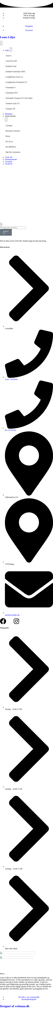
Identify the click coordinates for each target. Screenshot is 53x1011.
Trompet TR (10, 109)
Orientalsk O (11, 87)
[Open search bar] (1, 225)
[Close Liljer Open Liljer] (11, 49)
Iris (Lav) (9, 141)
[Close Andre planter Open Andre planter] (6, 119)
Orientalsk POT (12, 93)
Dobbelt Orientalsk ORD (15, 72)
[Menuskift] (1, 43)
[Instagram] (16, 621)
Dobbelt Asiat (11, 66)
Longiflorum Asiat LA (14, 77)
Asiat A (8, 56)
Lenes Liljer (8, 37)
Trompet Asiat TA (13, 103)
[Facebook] (3, 621)
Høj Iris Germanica (13, 152)
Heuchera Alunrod (13, 131)
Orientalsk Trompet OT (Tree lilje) (19, 98)
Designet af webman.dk (14, 1006)
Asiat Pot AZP (11, 61)
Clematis (9, 125)
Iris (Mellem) (11, 147)
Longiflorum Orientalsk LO (16, 82)
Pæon (8, 136)
